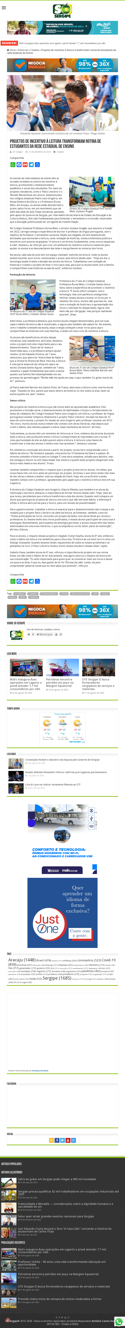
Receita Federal (21, 979)
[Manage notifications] (7, 1320)
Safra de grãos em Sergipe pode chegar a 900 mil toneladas (57, 1178)
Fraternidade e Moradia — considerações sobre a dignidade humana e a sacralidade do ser (65, 1205)
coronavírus (89, 960)
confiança (69, 960)
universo (34, 597)
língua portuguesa (80, 594)
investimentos (80, 968)
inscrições (65, 968)
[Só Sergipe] (62, 10)
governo (43, 968)
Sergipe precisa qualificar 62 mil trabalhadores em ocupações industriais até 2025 (68, 1193)
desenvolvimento (49, 594)
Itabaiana (95, 968)
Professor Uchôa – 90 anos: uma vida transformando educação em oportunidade (57, 43)
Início (12, 49)
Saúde (35, 978)
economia (24, 964)
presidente (71, 973)
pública (12, 597)
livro (95, 594)
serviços (77, 979)
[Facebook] (57, 1140)
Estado (110, 965)
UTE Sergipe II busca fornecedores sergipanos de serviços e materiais (98, 683)
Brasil (43, 960)
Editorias (23, 49)
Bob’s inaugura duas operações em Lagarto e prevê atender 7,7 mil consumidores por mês (26, 683)
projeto (105, 594)
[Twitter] (62, 1140)
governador (27, 968)
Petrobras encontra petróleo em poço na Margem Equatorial (59, 682)
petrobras (14, 974)
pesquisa (107, 971)
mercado (14, 971)
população (28, 974)
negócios (44, 971)
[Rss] (51, 1140)
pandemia (91, 970)
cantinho (33, 594)
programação (100, 974)
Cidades (34, 49)
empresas (65, 964)
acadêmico (20, 594)
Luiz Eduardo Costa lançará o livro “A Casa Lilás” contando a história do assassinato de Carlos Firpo (65, 1230)
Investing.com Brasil (40, 1070)
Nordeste (58, 971)
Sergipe (57, 977)
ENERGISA (97, 964)
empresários (81, 965)
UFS (17, 982)
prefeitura (55, 974)
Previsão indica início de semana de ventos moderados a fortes (59, 1298)
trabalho (102, 979)
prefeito (42, 974)
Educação (38, 965)
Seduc (23, 597)
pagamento (73, 971)
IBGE (55, 968)
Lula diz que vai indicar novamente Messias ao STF (52, 784)
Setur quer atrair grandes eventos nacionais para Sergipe (56, 1215)
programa (86, 974)
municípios (28, 971)
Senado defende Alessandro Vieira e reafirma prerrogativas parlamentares (66, 771)
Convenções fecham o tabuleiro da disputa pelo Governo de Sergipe (62, 759)
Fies (13, 968)
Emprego (51, 965)
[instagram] (73, 1140)
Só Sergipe (18, 151)
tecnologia (90, 979)
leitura (64, 594)
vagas (27, 982)
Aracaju (22, 959)
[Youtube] (68, 1140)
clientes (56, 961)
